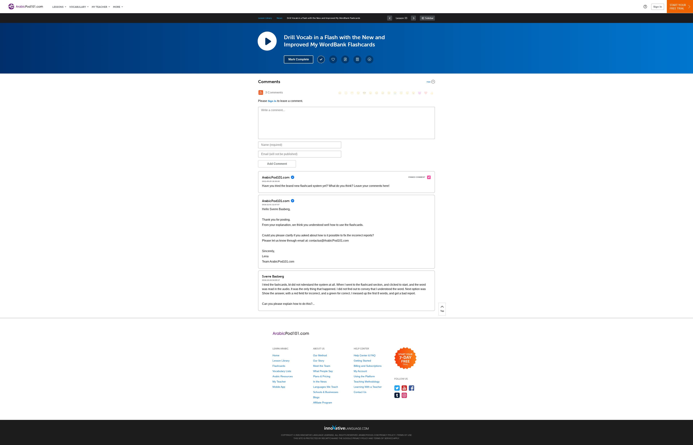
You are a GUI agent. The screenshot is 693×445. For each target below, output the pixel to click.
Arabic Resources (283, 376)
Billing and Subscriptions (368, 365)
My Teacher (99, 6)
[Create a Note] (345, 59)
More (116, 6)
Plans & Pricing (321, 376)
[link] (389, 18)
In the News (320, 381)
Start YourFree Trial (678, 6)
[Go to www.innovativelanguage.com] (346, 427)
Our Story (318, 360)
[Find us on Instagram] (404, 395)
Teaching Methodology (367, 381)
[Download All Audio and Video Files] (369, 59)
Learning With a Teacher (368, 386)
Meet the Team (321, 365)
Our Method (320, 355)
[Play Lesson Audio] (267, 41)
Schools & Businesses (325, 392)
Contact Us (360, 392)
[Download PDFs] (357, 59)
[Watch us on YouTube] (404, 388)
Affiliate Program (322, 402)
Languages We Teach (325, 386)
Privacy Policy (387, 435)
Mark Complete (298, 59)
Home (276, 355)
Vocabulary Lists (282, 371)
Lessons (58, 6)
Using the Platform (364, 376)
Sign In (657, 6)
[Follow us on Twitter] (397, 388)
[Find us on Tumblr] (397, 395)
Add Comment (277, 163)
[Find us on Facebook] (411, 388)
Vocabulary (77, 6)
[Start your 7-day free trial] (405, 358)
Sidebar (429, 18)
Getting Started (362, 360)
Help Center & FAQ (365, 355)
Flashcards (279, 365)
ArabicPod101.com (369, 435)
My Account (360, 371)
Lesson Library (265, 18)
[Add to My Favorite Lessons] (333, 59)
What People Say (323, 371)
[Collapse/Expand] (346, 81)
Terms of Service (383, 438)
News (279, 18)
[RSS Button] (260, 92)
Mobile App (279, 386)
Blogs (316, 397)
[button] (645, 6)
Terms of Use (404, 435)
